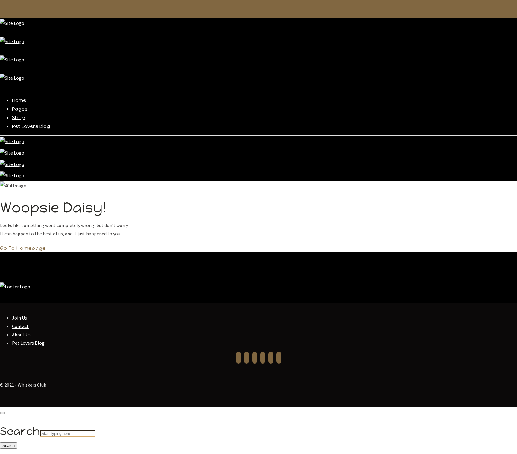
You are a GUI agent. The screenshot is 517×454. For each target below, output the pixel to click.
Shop (18, 117)
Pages (20, 109)
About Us (21, 335)
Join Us (19, 318)
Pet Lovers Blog (31, 126)
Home (19, 100)
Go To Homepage (23, 248)
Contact (20, 326)
